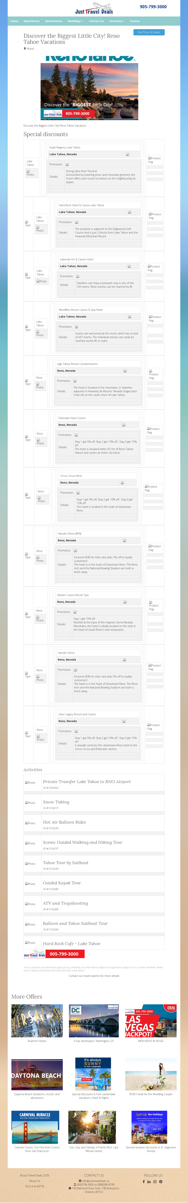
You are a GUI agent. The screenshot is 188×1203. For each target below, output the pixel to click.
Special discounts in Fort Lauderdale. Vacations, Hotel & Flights (94, 1096)
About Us (34, 1181)
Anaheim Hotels (37, 1041)
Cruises (135, 21)
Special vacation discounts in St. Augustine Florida (151, 1149)
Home (14, 21)
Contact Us (96, 21)
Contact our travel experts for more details (94, 976)
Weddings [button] (75, 21)
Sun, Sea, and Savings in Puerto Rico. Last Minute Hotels (94, 1149)
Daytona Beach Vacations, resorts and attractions (37, 1096)
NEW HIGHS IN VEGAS (151, 1041)
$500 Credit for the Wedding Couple (150, 1094)
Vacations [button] (115, 21)
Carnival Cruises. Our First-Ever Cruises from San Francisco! (37, 1149)
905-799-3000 (153, 7)
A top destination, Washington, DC (94, 1041)
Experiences (32, 21)
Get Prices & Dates (149, 32)
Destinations (53, 21)
